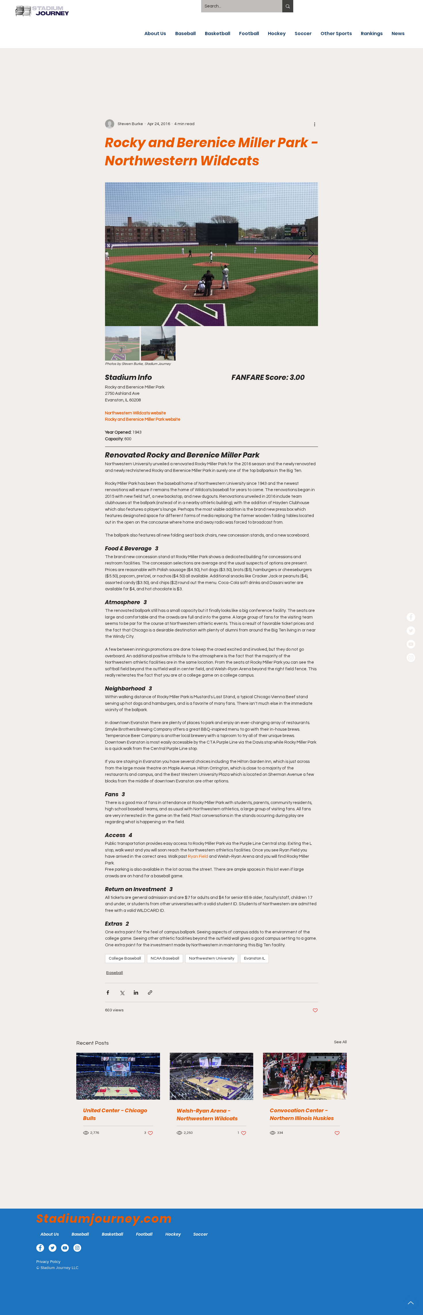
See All (340, 1042)
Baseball (114, 973)
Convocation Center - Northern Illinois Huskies (302, 1114)
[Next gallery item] (311, 254)
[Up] (410, 1302)
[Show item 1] (122, 343)
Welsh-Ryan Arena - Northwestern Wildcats (207, 1114)
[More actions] (314, 123)
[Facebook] (411, 617)
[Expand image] (211, 254)
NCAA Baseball (165, 958)
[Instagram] (411, 657)
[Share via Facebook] (107, 992)
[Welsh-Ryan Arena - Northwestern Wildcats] (212, 1076)
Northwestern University (211, 958)
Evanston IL (254, 958)
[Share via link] (150, 992)
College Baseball (125, 958)
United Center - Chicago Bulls (115, 1114)
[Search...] (287, 6)
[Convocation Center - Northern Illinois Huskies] (305, 1076)
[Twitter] (411, 630)
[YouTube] (411, 644)
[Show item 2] (158, 343)
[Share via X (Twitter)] (122, 992)
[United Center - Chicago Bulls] (118, 1076)
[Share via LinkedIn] (136, 992)
